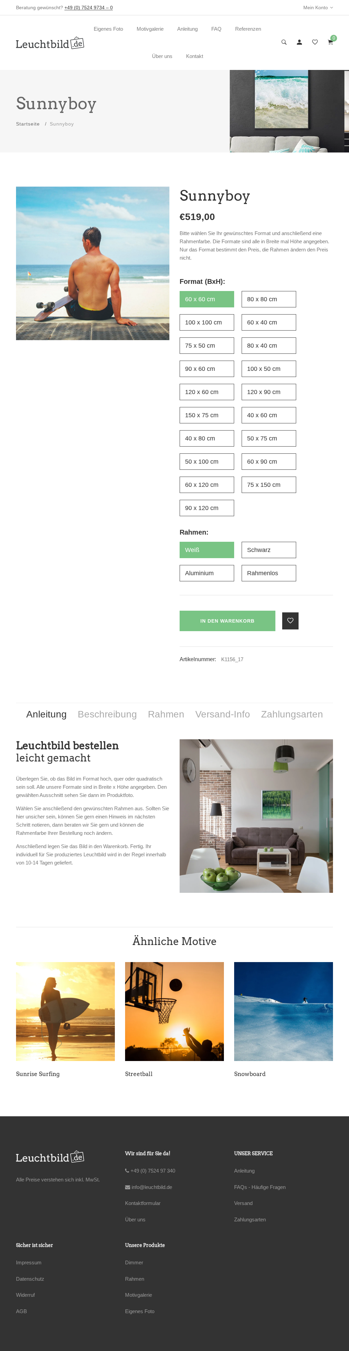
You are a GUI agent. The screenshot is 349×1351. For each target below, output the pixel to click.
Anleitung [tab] (46, 714)
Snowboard (250, 1074)
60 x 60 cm (200, 299)
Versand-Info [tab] (222, 714)
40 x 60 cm (262, 415)
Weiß (192, 550)
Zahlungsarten (250, 1219)
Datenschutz (30, 1279)
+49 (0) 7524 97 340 (152, 1171)
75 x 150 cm (263, 484)
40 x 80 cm (200, 438)
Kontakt (194, 56)
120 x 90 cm (263, 392)
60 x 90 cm (262, 461)
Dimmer (134, 1262)
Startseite (28, 124)
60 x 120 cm (201, 484)
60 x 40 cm (262, 322)
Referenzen (248, 29)
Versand (243, 1203)
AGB (21, 1311)
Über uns (162, 56)
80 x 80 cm (262, 299)
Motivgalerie (150, 29)
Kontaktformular (143, 1203)
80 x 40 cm (262, 345)
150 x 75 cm (201, 415)
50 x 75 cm (262, 438)
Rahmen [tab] (166, 714)
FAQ (216, 29)
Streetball (139, 1074)
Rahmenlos (262, 573)
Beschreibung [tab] (107, 714)
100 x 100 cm (203, 322)
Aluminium (199, 573)
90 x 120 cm (201, 508)
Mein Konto (315, 7)
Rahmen (134, 1279)
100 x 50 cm (263, 368)
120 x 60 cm (201, 392)
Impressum (29, 1262)
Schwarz (259, 550)
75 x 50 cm (200, 345)
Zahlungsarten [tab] (292, 714)
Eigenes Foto (108, 29)
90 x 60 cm (200, 368)
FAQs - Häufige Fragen (260, 1187)
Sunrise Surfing (38, 1074)
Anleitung (187, 29)
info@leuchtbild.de (151, 1187)
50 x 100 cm (201, 461)
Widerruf (25, 1295)
